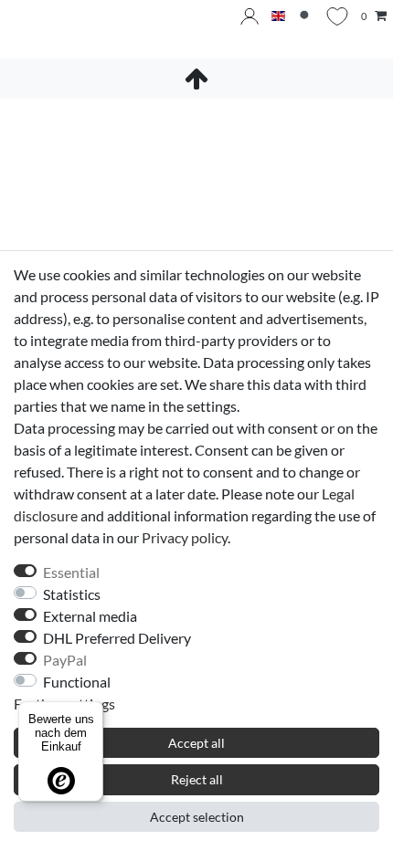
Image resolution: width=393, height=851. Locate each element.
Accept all (196, 743)
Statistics (72, 594)
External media (90, 616)
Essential (71, 572)
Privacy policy (185, 537)
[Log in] (249, 16)
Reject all (197, 779)
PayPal (65, 659)
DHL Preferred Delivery (117, 637)
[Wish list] (337, 16)
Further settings (64, 703)
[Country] (278, 17)
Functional (77, 681)
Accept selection (197, 817)
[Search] (306, 17)
